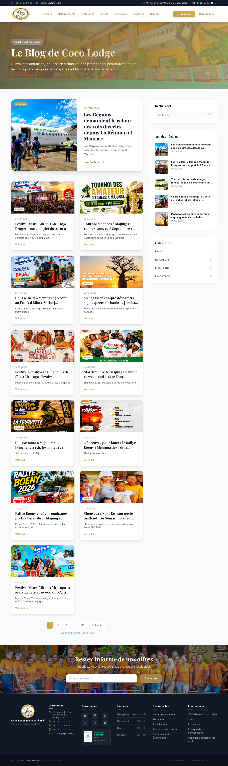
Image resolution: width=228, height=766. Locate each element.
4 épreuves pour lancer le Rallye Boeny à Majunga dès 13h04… (110, 445)
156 (82, 625)
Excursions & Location (165, 729)
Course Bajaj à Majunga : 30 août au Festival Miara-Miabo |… (41, 300)
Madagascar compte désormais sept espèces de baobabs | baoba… (111, 300)
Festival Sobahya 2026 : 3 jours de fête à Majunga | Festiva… (42, 374)
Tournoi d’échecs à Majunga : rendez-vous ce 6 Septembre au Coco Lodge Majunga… (109, 228)
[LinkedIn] (85, 723)
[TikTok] (215, 3)
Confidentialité (197, 760)
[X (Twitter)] (105, 716)
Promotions (194, 724)
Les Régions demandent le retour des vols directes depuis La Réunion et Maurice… (108, 126)
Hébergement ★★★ (164, 714)
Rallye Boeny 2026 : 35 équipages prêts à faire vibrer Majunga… (41, 515)
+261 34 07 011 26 (61, 721)
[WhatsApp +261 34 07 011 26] (208, 3)
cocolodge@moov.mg (63, 733)
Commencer (206, 14)
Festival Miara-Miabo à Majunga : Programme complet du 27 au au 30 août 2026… (41, 228)
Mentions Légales (175, 760)
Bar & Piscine (160, 724)
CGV (212, 760)
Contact (192, 719)
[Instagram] (95, 716)
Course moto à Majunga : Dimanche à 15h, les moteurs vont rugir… (42, 447)
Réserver (185, 14)
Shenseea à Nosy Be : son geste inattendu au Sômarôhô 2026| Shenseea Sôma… (108, 518)
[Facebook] (85, 716)
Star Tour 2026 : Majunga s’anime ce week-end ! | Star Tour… (110, 374)
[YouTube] (212, 3)
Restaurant (158, 719)
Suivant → (98, 625)
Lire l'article (92, 162)
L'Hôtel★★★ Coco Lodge (202, 714)
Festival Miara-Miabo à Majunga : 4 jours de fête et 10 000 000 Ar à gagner (42, 592)
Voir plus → (21, 244)
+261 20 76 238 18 (61, 725)
